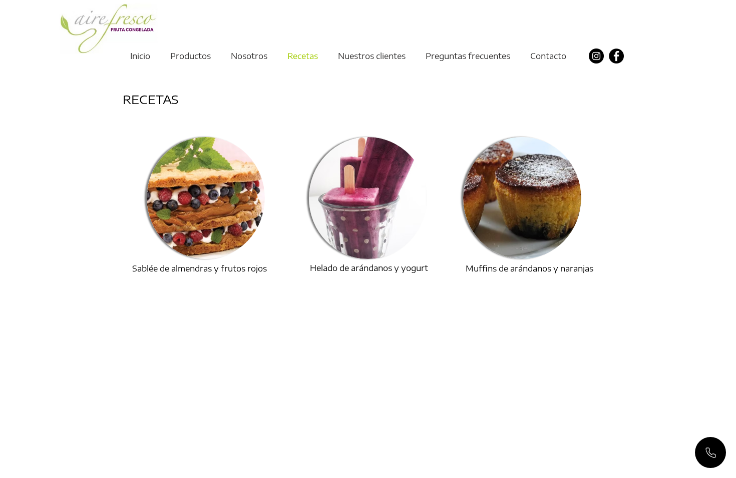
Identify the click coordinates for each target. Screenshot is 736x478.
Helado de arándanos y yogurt (369, 268)
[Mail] (710, 452)
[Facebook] (616, 56)
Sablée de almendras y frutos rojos (199, 269)
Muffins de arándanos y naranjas (529, 269)
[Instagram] (596, 56)
